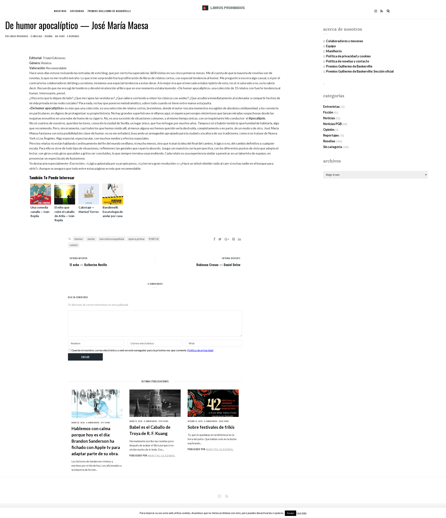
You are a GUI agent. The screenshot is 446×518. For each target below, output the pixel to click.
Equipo (331, 46)
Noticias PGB (332, 124)
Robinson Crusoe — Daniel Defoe (218, 264)
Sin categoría (332, 147)
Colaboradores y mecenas (344, 41)
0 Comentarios (92, 422)
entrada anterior (78, 258)
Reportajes (331, 135)
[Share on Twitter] (220, 239)
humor (78, 238)
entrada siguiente (231, 258)
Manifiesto (334, 51)
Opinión (328, 129)
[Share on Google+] (226, 239)
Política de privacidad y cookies (348, 56)
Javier (91, 238)
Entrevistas (331, 106)
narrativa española (111, 238)
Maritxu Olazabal (161, 455)
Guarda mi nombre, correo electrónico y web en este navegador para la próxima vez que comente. (129, 350)
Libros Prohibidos (19, 36)
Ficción (328, 112)
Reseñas (48, 36)
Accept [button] (290, 513)
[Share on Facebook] (214, 239)
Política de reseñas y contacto (347, 61)
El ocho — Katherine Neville (88, 264)
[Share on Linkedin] (239, 239)
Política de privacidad (200, 350)
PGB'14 (153, 238)
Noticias (329, 118)
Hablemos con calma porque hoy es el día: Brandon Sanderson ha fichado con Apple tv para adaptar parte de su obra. (95, 441)
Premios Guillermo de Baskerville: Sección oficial (360, 71)
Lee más (301, 513)
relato (74, 245)
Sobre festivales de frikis (211, 427)
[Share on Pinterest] (233, 239)
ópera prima (136, 238)
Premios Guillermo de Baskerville (109, 11)
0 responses (73, 36)
